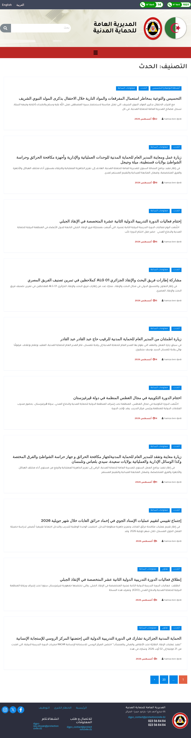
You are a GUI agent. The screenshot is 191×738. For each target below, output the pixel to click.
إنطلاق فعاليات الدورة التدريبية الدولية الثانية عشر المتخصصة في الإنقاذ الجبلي (120, 579)
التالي (154, 680)
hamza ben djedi (172, 119)
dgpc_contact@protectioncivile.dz (146, 717)
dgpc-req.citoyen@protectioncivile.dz (46, 726)
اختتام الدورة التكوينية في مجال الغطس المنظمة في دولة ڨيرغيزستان (127, 398)
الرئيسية (81, 708)
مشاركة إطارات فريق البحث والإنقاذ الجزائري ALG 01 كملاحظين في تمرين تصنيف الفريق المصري (104, 280)
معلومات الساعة (126, 88)
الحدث (143, 88)
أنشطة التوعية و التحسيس (166, 88)
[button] (95, 52)
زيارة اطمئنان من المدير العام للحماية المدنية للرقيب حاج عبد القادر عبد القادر (120, 339)
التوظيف (44, 708)
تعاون (165, 569)
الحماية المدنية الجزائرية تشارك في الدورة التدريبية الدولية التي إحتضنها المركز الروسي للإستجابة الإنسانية (98, 638)
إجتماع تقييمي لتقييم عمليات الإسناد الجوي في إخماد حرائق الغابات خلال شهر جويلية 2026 (111, 520)
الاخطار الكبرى (62, 708)
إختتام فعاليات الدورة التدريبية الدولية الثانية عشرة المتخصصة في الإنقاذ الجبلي (120, 221)
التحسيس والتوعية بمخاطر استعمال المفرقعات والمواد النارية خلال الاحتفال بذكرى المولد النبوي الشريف (100, 98)
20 (164, 679)
